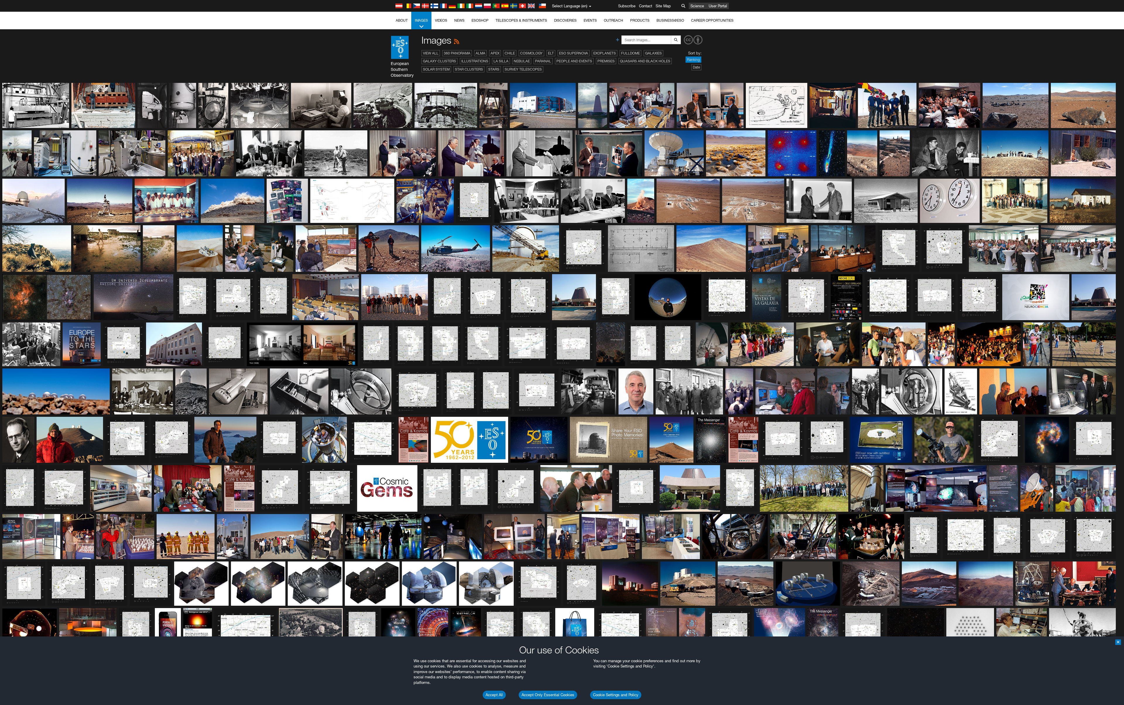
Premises (606, 61)
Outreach (613, 20)
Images (421, 20)
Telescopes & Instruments (521, 20)
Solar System (436, 69)
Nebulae (522, 61)
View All (430, 53)
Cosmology (531, 53)
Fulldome (630, 53)
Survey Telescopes (523, 69)
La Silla (501, 61)
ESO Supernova (573, 53)
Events (590, 20)
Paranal (543, 61)
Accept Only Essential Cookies (548, 694)
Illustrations (474, 61)
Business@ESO (670, 20)
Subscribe (626, 6)
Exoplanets (604, 53)
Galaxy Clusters (439, 61)
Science (697, 6)
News (459, 20)
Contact (645, 6)
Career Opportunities (712, 20)
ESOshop (480, 20)
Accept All (494, 694)
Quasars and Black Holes (645, 61)
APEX (495, 53)
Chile (510, 53)
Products (640, 20)
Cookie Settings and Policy (615, 694)
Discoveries (565, 20)
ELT (551, 53)
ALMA (480, 53)
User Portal (718, 6)
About (402, 20)
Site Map (663, 6)
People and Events (574, 61)
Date (696, 67)
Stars (493, 69)
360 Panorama (457, 53)
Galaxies (653, 53)
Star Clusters (469, 69)
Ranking (693, 59)
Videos (441, 20)
